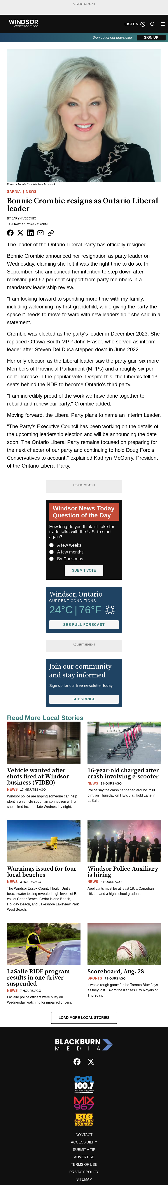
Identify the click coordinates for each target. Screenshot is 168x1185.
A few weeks (69, 545)
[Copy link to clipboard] (50, 233)
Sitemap (84, 1179)
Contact (84, 1135)
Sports (95, 978)
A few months (70, 552)
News (31, 191)
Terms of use (84, 1164)
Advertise (84, 1157)
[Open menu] (163, 24)
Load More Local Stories (84, 1018)
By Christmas (70, 558)
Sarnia (14, 191)
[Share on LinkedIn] (30, 233)
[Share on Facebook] (10, 233)
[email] (40, 233)
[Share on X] (20, 233)
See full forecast (84, 624)
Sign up (151, 37)
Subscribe (84, 699)
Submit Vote (84, 570)
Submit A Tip (84, 1150)
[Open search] (152, 24)
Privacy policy (84, 1172)
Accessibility (84, 1142)
